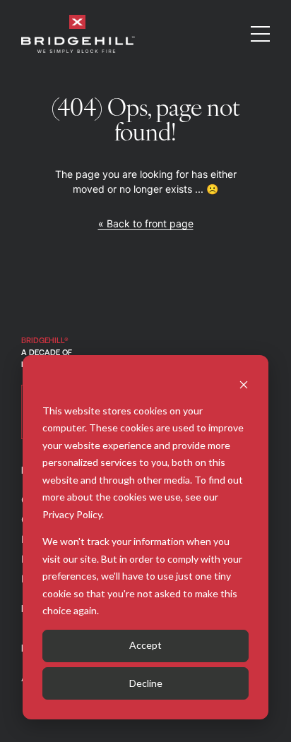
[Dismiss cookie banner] (244, 384)
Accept (145, 645)
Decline (145, 683)
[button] (260, 33)
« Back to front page (146, 223)
